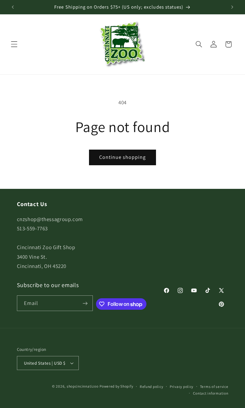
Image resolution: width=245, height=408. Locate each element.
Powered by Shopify (116, 386)
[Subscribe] (85, 303)
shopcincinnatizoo (83, 386)
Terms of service (214, 386)
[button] (14, 44)
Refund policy (151, 386)
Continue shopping (122, 157)
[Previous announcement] (13, 7)
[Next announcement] (232, 7)
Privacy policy (181, 386)
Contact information (210, 393)
